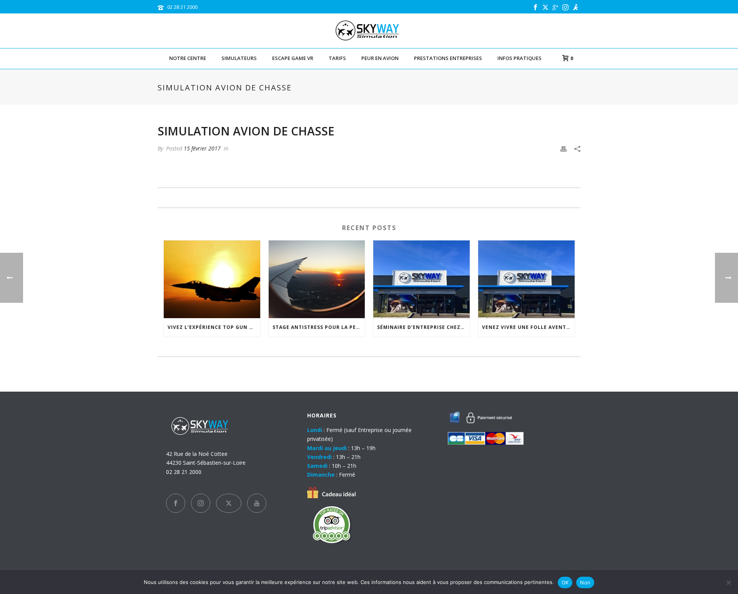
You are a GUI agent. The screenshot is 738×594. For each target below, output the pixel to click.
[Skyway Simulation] (369, 30)
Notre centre (187, 58)
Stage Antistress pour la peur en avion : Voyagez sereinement (319, 327)
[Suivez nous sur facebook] (175, 503)
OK (565, 582)
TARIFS (337, 58)
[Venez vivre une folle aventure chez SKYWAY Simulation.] (526, 279)
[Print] (563, 148)
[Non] (728, 582)
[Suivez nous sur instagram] (200, 503)
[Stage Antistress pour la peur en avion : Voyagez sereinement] (317, 279)
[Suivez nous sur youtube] (256, 503)
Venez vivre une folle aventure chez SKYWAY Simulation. (528, 327)
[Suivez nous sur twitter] (228, 503)
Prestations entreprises (448, 58)
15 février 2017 (202, 148)
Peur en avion (380, 58)
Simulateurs (239, 58)
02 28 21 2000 (182, 6)
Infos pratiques (519, 58)
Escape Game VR (292, 58)
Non (585, 582)
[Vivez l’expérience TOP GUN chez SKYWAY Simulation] (212, 279)
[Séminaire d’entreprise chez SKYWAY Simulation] (421, 279)
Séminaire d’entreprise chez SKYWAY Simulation (423, 327)
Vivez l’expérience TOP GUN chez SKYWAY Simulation (214, 327)
